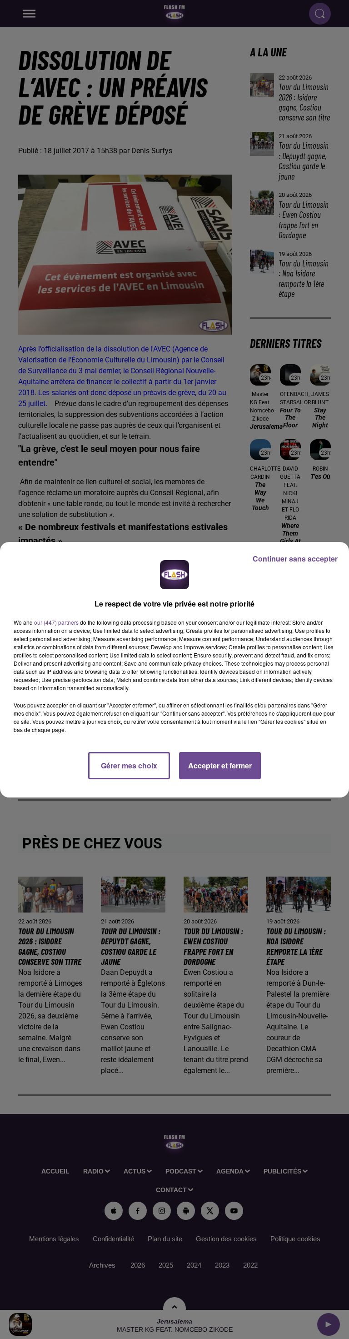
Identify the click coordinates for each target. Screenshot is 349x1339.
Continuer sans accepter (295, 558)
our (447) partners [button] (56, 622)
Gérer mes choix (129, 765)
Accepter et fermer (220, 765)
